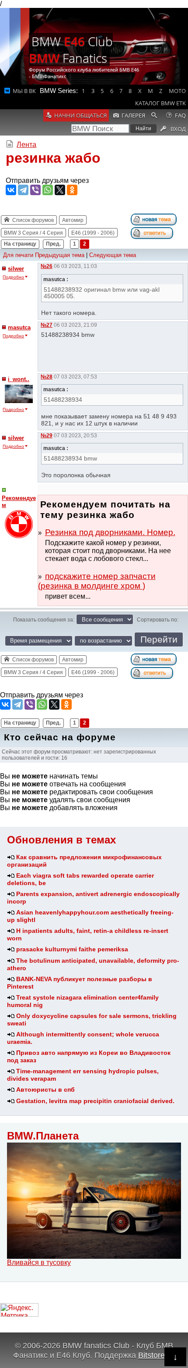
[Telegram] (23, 190)
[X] (60, 190)
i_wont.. (18, 379)
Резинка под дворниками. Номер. (110, 532)
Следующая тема (112, 255)
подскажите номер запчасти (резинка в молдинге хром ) (97, 580)
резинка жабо (53, 158)
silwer (16, 268)
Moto (177, 91)
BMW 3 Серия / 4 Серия (33, 233)
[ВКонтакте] (11, 190)
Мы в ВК (24, 91)
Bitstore (151, 1355)
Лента (26, 144)
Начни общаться (80, 115)
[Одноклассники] (72, 190)
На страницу (20, 244)
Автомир (73, 220)
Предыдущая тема (59, 255)
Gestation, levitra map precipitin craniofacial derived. (95, 1100)
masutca (19, 327)
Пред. (53, 244)
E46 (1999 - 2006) (93, 233)
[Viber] (35, 190)
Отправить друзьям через (47, 180)
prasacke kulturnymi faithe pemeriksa (72, 949)
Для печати (18, 255)
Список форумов (33, 220)
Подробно (13, 277)
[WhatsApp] (47, 190)
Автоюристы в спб (45, 1089)
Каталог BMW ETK (160, 103)
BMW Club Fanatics (71, 49)
